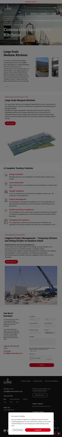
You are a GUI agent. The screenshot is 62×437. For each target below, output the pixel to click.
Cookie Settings (17, 430)
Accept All (38, 430)
